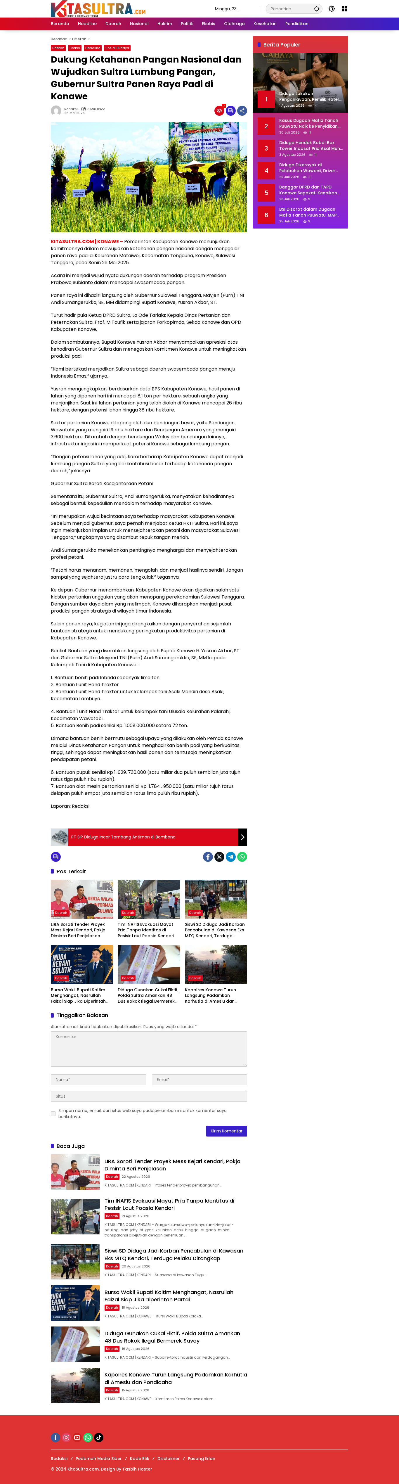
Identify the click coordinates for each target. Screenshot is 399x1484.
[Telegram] (231, 857)
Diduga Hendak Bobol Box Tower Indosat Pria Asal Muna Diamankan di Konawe (311, 145)
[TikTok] (98, 1437)
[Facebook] (208, 857)
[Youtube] (77, 1437)
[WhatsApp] (242, 857)
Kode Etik (139, 1458)
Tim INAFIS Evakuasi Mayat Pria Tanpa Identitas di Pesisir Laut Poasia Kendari (146, 930)
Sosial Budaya (117, 48)
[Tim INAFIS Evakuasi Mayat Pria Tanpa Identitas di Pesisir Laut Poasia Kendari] (149, 899)
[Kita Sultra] (127, 8)
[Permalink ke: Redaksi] (57, 110)
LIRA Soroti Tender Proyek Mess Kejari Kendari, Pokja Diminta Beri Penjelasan (78, 930)
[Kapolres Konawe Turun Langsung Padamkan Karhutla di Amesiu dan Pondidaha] (216, 964)
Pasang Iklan (201, 1458)
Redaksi (71, 109)
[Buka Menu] (344, 8)
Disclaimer (168, 1458)
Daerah (58, 48)
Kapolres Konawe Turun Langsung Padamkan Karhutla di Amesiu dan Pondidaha (210, 995)
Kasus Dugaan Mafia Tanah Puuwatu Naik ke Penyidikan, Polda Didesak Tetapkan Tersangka (309, 123)
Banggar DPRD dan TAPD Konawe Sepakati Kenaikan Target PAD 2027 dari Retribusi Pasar (308, 190)
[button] (316, 8)
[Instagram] (66, 1437)
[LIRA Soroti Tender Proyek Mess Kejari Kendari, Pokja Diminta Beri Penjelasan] (82, 899)
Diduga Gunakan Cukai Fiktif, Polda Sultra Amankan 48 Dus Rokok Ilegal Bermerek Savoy (148, 995)
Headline (92, 48)
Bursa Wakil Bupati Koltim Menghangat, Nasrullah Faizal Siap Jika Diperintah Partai (78, 995)
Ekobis (75, 48)
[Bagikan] (242, 111)
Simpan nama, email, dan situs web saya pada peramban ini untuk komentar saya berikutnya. (142, 1114)
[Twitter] (219, 857)
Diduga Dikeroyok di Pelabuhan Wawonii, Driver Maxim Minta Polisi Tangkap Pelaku (308, 168)
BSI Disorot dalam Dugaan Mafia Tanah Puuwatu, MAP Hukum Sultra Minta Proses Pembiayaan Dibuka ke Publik (310, 212)
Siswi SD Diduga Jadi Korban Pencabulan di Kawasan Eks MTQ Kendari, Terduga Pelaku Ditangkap (215, 930)
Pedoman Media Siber (99, 1458)
